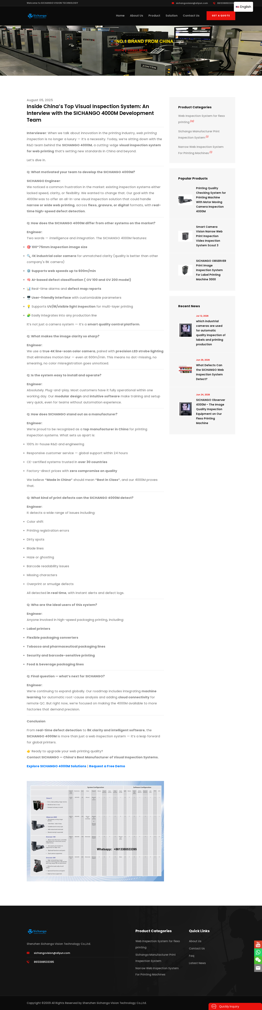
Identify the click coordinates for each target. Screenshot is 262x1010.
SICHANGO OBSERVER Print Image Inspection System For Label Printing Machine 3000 (211, 270)
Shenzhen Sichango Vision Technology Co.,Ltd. (115, 1003)
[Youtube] (258, 944)
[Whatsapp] (258, 952)
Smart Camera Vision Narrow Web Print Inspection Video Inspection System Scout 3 (209, 236)
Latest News (137, 50)
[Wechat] (258, 960)
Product (154, 16)
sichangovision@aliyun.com (192, 3)
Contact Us (191, 16)
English (245, 6)
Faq (191, 956)
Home (120, 16)
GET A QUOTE (221, 15)
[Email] (258, 968)
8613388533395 (226, 3)
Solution (172, 16)
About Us (136, 16)
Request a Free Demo (107, 766)
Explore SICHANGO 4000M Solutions (56, 766)
